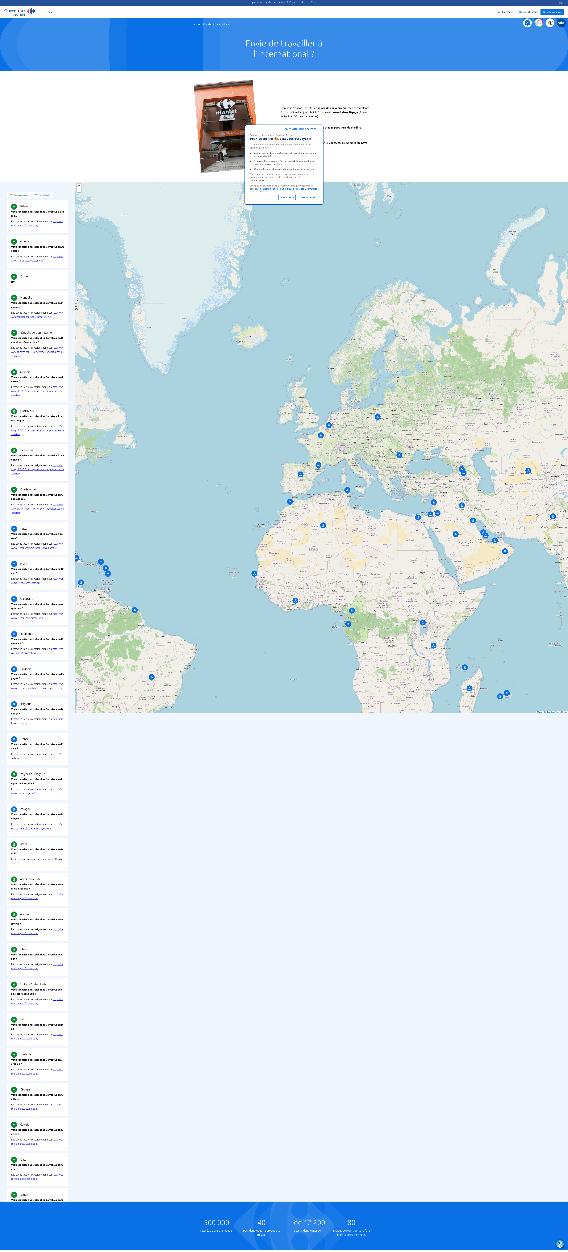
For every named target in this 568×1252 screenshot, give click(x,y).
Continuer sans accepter (300, 129)
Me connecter (508, 12)
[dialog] (284, 164)
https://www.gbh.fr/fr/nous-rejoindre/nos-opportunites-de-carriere (37, 351)
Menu (49, 12)
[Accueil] (20, 12)
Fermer (561, 3)
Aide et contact (530, 12)
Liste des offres (554, 12)
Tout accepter (308, 197)
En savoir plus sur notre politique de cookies (281, 188)
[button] (19, 195)
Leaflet (541, 712)
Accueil (197, 24)
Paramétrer (287, 197)
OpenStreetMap (552, 712)
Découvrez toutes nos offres (302, 2)
